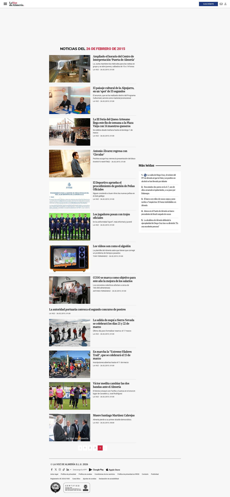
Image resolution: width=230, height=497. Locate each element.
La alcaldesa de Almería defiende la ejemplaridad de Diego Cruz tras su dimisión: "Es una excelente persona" (159, 223)
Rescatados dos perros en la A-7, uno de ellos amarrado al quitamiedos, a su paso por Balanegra (158, 190)
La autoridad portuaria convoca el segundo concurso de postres (87, 309)
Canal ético (76, 479)
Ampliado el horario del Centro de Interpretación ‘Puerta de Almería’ (114, 57)
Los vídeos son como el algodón (112, 246)
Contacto (145, 474)
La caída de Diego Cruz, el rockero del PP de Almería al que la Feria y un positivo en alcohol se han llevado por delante (158, 178)
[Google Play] (96, 469)
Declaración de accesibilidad (109, 479)
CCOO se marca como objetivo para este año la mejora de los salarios (114, 279)
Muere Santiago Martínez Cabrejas (114, 415)
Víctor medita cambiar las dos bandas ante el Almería (111, 385)
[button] (5, 3)
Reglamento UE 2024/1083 (60, 479)
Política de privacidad (68, 474)
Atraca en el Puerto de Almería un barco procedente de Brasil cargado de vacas (157, 213)
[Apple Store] (113, 469)
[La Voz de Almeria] (16, 4)
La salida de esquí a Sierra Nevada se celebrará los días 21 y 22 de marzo (113, 323)
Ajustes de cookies (89, 479)
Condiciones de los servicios (105, 474)
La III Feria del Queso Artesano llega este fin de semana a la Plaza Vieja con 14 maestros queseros (113, 123)
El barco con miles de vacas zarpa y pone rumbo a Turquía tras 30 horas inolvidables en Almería (158, 202)
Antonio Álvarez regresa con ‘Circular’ (110, 152)
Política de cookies (85, 474)
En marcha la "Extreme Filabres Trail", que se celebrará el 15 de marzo (112, 355)
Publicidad (155, 474)
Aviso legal (54, 474)
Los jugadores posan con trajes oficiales (111, 216)
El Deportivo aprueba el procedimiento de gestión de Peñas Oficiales (114, 186)
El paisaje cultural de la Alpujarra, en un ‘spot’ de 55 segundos (113, 89)
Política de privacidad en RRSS (128, 474)
